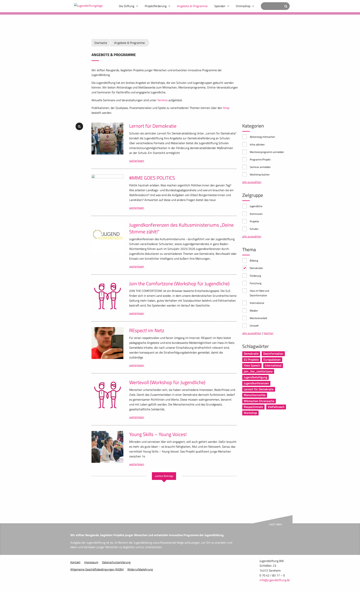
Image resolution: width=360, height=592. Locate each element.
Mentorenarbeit (258, 318)
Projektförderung (155, 6)
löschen (268, 333)
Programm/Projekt (260, 159)
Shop (226, 108)
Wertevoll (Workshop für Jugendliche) (167, 382)
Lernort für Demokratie (152, 126)
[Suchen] (286, 6)
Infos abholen (257, 144)
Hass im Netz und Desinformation (259, 293)
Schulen (254, 229)
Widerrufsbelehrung (140, 569)
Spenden (219, 6)
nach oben (275, 524)
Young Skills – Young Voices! (158, 434)
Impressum (91, 562)
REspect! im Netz (146, 330)
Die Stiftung (126, 6)
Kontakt (75, 562)
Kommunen (256, 214)
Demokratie (256, 268)
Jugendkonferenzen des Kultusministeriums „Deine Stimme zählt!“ (181, 228)
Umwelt (254, 325)
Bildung (254, 260)
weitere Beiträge (164, 476)
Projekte (254, 221)
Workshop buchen (260, 174)
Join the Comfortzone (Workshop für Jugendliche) (179, 283)
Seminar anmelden (260, 167)
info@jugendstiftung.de (275, 580)
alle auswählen (251, 182)
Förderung (255, 276)
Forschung (255, 283)
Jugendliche (256, 206)
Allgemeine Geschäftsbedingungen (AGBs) (97, 569)
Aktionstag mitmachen (262, 137)
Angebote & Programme (192, 6)
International (257, 303)
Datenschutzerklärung (116, 562)
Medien (254, 310)
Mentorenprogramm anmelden (267, 152)
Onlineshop (243, 6)
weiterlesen (136, 160)
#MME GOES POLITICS (152, 177)
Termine (162, 100)
